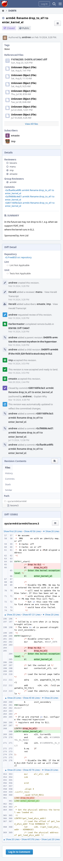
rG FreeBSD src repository (18, 257)
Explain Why (40, 396)
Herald (12, 292)
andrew (26, 37)
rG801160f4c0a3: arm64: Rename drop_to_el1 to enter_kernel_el (31, 418)
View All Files (31, 123)
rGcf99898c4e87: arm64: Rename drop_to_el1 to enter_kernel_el (31, 432)
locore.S (14, 505)
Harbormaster (16, 324)
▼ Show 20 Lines (51, 531)
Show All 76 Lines (31, 769)
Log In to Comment (19, 851)
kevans (13, 162)
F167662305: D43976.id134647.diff (29, 59)
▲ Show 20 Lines (12, 614)
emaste (15, 135)
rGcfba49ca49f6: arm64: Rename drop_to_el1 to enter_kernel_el (31, 449)
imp (13, 141)
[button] (60, 4)
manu (13, 166)
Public (25, 28)
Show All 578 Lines (31, 839)
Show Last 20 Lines (50, 839)
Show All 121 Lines (32, 614)
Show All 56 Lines (32, 531)
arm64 (13, 182)
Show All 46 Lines (31, 697)
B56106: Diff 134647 (18, 328)
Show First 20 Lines (13, 531)
